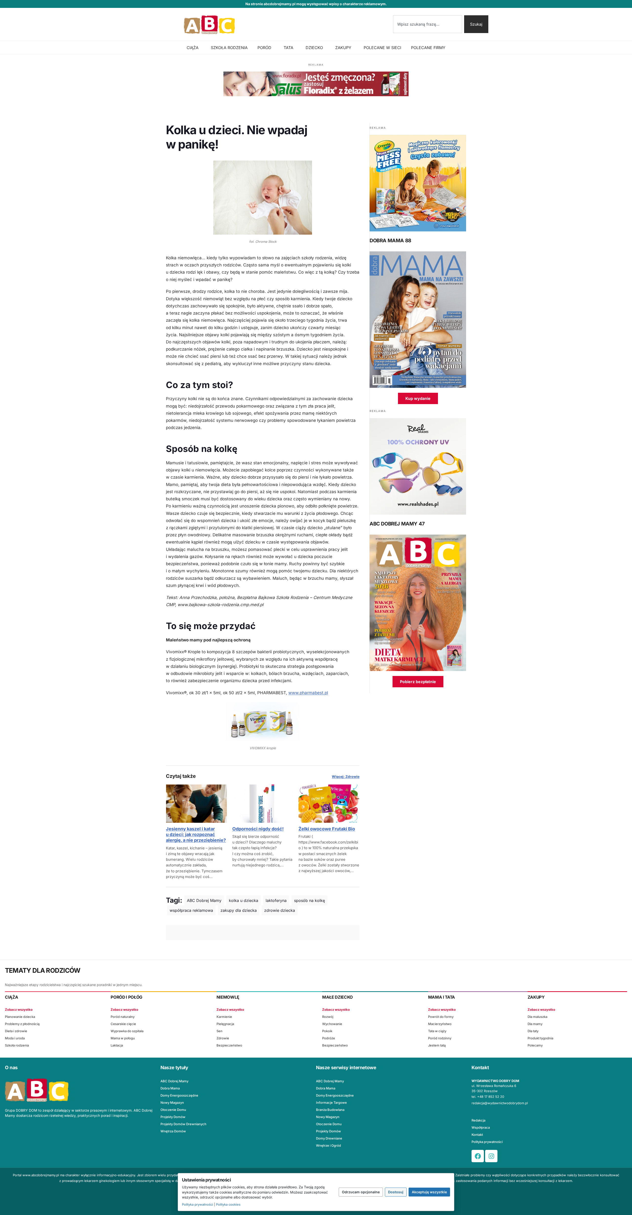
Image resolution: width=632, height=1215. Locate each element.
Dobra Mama (170, 1088)
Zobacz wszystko (19, 1009)
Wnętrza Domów (173, 1131)
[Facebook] (478, 1156)
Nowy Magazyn (172, 1102)
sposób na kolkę (309, 900)
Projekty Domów (172, 1117)
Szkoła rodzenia (17, 1045)
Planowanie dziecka (20, 1017)
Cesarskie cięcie (123, 1024)
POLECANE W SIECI (382, 47)
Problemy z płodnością (22, 1024)
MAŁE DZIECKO (337, 997)
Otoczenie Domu (173, 1110)
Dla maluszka (537, 1017)
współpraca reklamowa (191, 910)
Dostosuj (395, 1192)
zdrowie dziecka (279, 910)
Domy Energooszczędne (179, 1095)
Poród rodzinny (439, 1038)
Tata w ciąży (437, 1031)
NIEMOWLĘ (228, 997)
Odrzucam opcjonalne (361, 1192)
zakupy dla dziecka (238, 910)
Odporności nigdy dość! (258, 828)
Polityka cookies (228, 1204)
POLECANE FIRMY (428, 47)
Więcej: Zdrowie (345, 776)
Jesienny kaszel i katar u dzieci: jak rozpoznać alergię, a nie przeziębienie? (196, 834)
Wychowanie (332, 1024)
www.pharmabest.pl (308, 692)
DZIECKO (314, 47)
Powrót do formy (441, 1017)
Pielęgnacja (225, 1024)
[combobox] (427, 24)
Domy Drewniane (329, 1138)
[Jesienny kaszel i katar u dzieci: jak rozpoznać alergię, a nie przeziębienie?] (196, 803)
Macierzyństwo (440, 1024)
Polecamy (535, 1045)
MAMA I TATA (441, 997)
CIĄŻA (192, 47)
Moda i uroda (15, 1038)
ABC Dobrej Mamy (204, 900)
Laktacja (117, 1045)
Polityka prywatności (487, 1142)
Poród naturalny (123, 1017)
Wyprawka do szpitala (127, 1031)
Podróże (328, 1038)
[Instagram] (491, 1156)
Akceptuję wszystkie (429, 1192)
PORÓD (264, 47)
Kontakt (477, 1135)
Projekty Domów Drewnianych (183, 1124)
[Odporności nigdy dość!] (262, 803)
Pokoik (327, 1031)
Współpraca (481, 1127)
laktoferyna (276, 900)
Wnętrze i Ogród (328, 1145)
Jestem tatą (437, 1045)
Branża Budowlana (330, 1110)
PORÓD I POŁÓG (126, 997)
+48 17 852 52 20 (490, 1097)
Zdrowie (223, 1038)
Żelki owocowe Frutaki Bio (326, 828)
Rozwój (327, 1017)
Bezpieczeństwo (229, 1045)
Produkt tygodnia (540, 1038)
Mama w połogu (123, 1038)
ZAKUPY (343, 47)
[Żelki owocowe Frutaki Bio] (328, 803)
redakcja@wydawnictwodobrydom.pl (500, 1103)
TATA (288, 47)
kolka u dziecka (243, 900)
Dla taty (533, 1031)
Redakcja (478, 1120)
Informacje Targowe (331, 1102)
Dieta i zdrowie (16, 1031)
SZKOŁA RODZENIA (229, 47)
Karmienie (224, 1017)
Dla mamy (535, 1024)
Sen (219, 1031)
